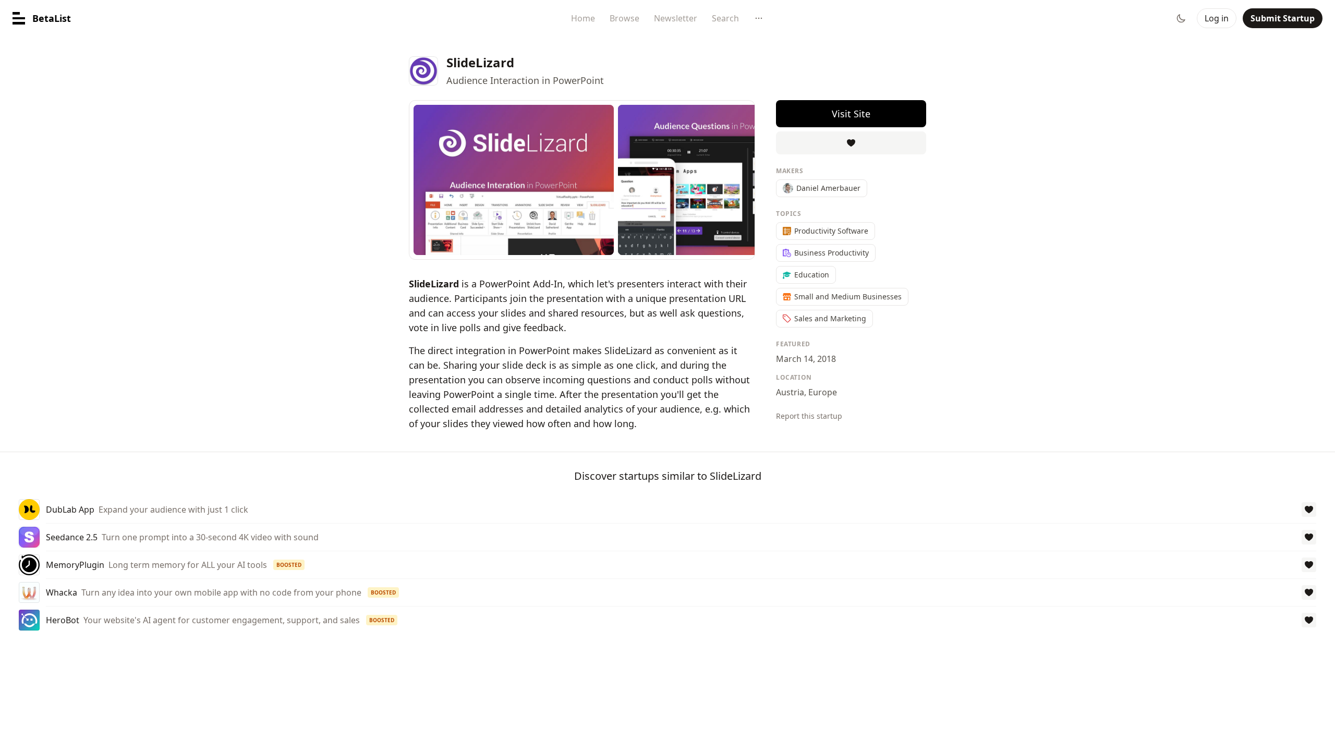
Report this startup (809, 416)
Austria (790, 392)
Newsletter (675, 18)
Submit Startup (1283, 18)
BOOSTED (288, 564)
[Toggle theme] (1181, 18)
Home (583, 18)
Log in (1217, 18)
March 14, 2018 (806, 359)
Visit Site (851, 113)
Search (725, 18)
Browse (624, 18)
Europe (822, 392)
